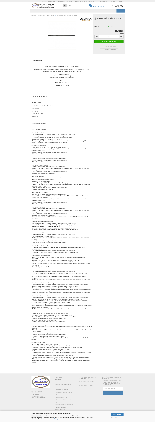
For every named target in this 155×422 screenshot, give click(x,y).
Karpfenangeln (61, 11)
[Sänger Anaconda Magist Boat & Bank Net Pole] (62, 35)
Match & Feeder (73, 11)
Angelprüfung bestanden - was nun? (64, 392)
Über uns (58, 394)
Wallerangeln (108, 11)
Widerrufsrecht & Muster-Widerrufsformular (65, 387)
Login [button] (113, 1)
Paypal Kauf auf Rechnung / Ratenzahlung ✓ (86, 1)
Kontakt (58, 382)
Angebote (121, 11)
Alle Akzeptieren (117, 414)
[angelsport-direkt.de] (46, 5)
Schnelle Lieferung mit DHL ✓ (49, 1)
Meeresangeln (84, 11)
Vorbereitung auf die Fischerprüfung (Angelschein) (64, 401)
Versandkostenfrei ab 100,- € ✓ (66, 1)
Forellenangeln (49, 11)
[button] (96, 37)
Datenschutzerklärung (53, 418)
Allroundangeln (37, 11)
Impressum (58, 379)
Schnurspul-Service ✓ (104, 1)
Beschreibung (37, 60)
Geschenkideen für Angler (61, 397)
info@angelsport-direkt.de (40, 397)
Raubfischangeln (96, 11)
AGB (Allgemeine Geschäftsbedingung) (64, 404)
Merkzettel (121, 1)
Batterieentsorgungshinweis (62, 389)
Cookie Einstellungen (60, 409)
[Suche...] (82, 5)
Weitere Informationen (117, 418)
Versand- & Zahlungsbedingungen (63, 384)
